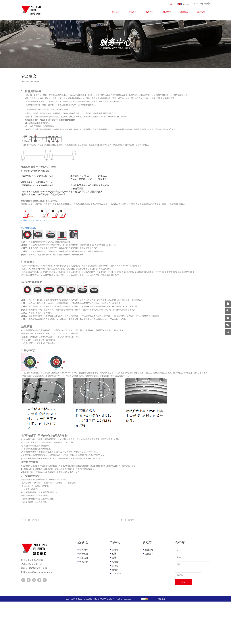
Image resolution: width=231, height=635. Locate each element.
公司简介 (83, 549)
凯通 (114, 553)
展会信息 (149, 549)
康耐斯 (115, 549)
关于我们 (115, 12)
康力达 (115, 565)
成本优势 (83, 557)
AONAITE (116, 573)
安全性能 (83, 553)
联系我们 (201, 12)
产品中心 (132, 12)
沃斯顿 (115, 569)
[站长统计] (144, 599)
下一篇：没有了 (127, 520)
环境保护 (83, 561)
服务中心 (150, 12)
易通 (114, 557)
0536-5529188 (35, 560)
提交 (183, 582)
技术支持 (167, 12)
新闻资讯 (184, 12)
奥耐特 (115, 561)
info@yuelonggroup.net (40, 572)
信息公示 (149, 553)
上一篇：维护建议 (31, 520)
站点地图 (161, 599)
